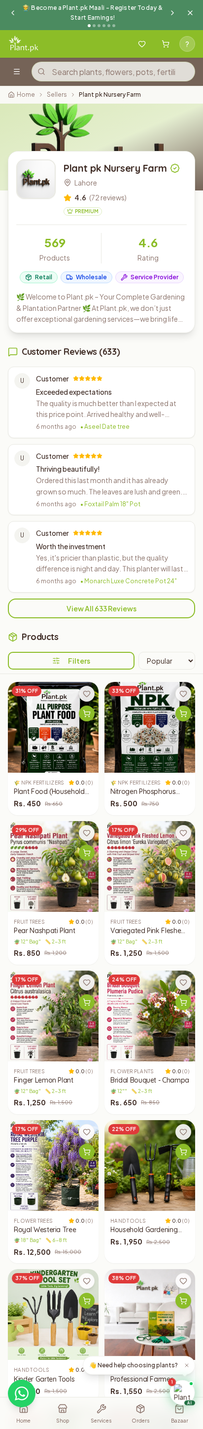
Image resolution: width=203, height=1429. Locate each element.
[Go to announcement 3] (99, 25)
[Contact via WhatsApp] (21, 1393)
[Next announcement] (172, 13)
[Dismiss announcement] (190, 13)
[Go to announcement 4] (103, 25)
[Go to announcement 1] (89, 25)
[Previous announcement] (13, 13)
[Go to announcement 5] (108, 25)
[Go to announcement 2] (94, 25)
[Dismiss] (187, 1365)
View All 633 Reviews (101, 608)
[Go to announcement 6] (113, 25)
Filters (79, 660)
